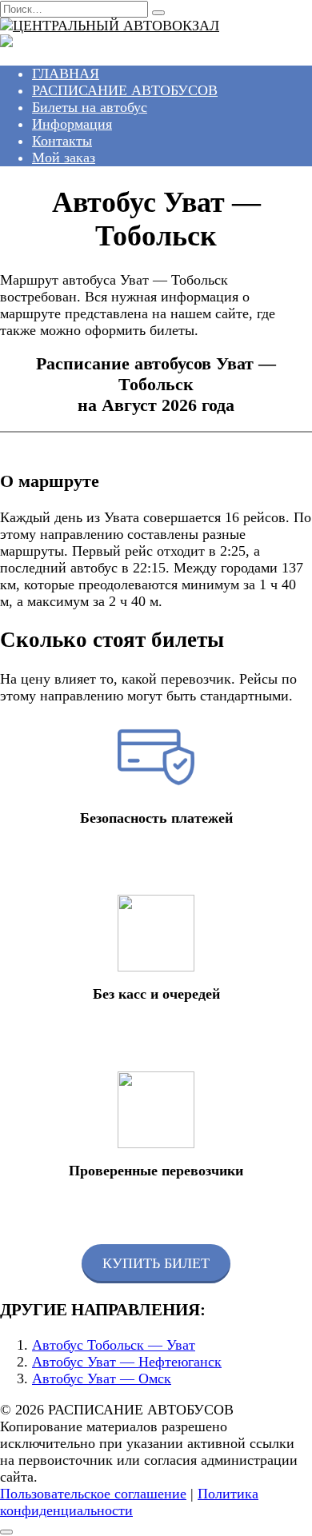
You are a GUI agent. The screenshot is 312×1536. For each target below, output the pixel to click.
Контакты (62, 141)
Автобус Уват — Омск (101, 1378)
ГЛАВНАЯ (65, 74)
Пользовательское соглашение (93, 1494)
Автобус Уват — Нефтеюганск (127, 1362)
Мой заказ (63, 158)
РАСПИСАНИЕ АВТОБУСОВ (125, 90)
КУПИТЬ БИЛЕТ (156, 1263)
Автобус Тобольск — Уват (113, 1345)
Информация (72, 124)
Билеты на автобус (89, 107)
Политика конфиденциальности (129, 1502)
